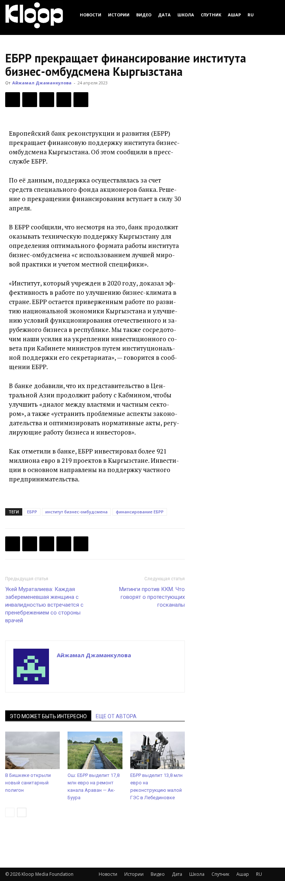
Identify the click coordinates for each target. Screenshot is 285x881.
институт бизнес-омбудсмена (76, 511)
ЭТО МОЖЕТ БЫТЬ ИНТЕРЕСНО (48, 716)
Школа (185, 14)
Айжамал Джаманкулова (42, 82)
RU (251, 14)
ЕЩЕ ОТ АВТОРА (116, 716)
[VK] (46, 99)
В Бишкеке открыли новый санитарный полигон (28, 782)
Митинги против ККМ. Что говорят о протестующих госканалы (152, 597)
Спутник (211, 14)
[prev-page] (9, 812)
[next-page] (21, 812)
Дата (164, 14)
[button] (271, 14)
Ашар (234, 14)
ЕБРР (32, 511)
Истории (119, 14)
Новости (90, 14)
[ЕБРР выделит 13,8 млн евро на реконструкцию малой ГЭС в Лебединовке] (157, 750)
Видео (143, 14)
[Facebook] (12, 99)
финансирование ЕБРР (140, 511)
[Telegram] (63, 99)
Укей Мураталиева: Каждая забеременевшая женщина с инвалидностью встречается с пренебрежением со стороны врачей (44, 605)
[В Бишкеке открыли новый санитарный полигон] (32, 750)
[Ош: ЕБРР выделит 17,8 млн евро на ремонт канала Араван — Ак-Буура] (95, 750)
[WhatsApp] (80, 99)
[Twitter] (29, 99)
